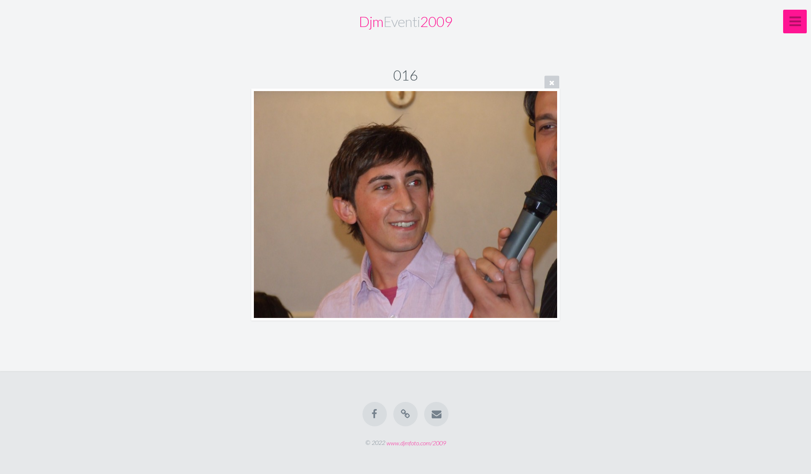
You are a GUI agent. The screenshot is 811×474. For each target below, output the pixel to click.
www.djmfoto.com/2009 (416, 442)
